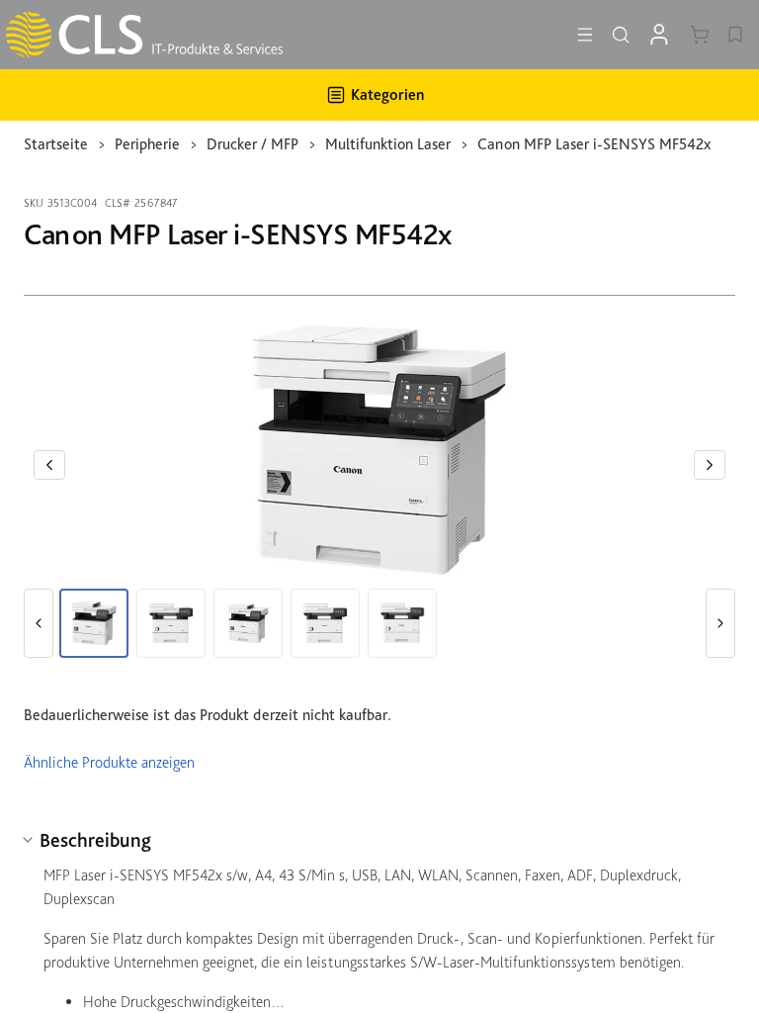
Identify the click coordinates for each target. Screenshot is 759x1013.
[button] (49, 465)
